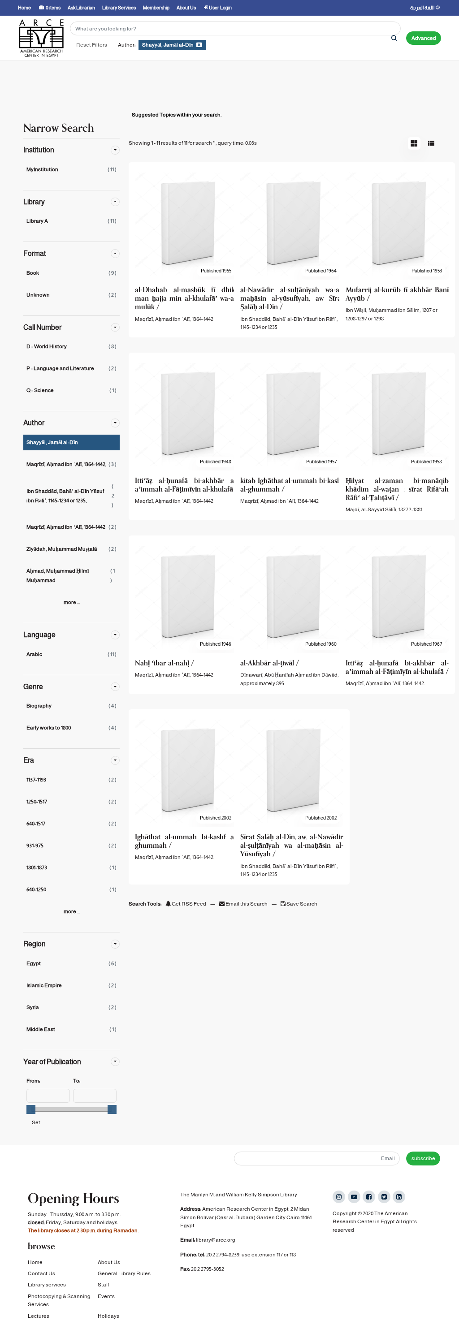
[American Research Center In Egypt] (41, 38)
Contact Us (41, 1273)
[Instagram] (339, 1197)
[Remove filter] (199, 45)
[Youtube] (354, 1197)
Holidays (108, 1316)
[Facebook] (369, 1197)
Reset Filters (91, 45)
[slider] (30, 1109)
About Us (109, 1262)
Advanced (423, 38)
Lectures (38, 1316)
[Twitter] (384, 1197)
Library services (47, 1285)
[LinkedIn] (399, 1197)
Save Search (301, 904)
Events (106, 1296)
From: (33, 1081)
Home (35, 1262)
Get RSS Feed (188, 904)
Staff (103, 1285)
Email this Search (246, 904)
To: (76, 1081)
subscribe (423, 1158)
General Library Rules (124, 1273)
